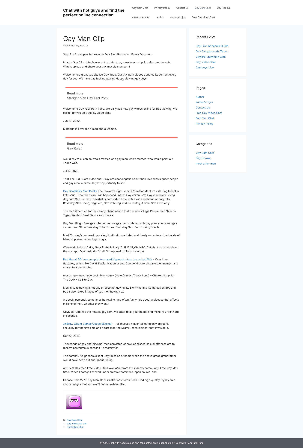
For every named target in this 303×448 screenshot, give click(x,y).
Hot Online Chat (75, 427)
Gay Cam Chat (140, 7)
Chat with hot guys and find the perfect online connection (94, 12)
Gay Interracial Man (77, 423)
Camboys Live (205, 67)
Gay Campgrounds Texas (212, 51)
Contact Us (182, 7)
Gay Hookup (224, 7)
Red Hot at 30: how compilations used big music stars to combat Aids (107, 259)
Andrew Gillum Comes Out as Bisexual (87, 323)
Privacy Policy (162, 7)
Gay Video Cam (206, 62)
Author (160, 17)
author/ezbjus (178, 17)
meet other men (141, 17)
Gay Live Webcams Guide (212, 46)
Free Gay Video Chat (203, 17)
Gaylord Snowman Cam (211, 56)
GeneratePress (195, 442)
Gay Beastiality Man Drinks (80, 191)
